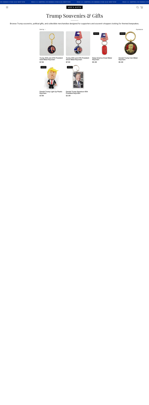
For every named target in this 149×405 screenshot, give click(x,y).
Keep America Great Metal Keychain (102, 58)
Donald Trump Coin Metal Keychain (128, 58)
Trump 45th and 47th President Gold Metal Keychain (51, 58)
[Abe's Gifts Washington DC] (74, 7)
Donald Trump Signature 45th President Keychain (77, 92)
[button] (137, 7)
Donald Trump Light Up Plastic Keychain (51, 92)
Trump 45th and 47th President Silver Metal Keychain (77, 58)
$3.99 (68, 96)
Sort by (42, 29)
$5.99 (94, 62)
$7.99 (42, 62)
